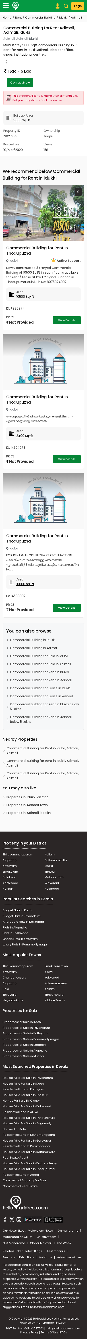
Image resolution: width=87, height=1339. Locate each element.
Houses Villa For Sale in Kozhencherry (30, 1163)
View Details (66, 320)
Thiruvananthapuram (18, 854)
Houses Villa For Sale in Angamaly (27, 1123)
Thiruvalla (10, 995)
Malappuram (54, 877)
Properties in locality (28, 813)
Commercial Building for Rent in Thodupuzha (37, 250)
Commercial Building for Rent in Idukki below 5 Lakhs (44, 706)
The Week (64, 1243)
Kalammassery (56, 983)
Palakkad (9, 877)
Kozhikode (10, 883)
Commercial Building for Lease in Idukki (40, 688)
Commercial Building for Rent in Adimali (41, 680)
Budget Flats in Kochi (17, 910)
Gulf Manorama (14, 1243)
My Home (46, 1257)
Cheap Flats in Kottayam (20, 939)
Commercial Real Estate (20, 1186)
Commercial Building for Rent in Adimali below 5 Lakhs (41, 719)
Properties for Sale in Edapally (24, 1045)
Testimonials (56, 1251)
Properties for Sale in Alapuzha (25, 1050)
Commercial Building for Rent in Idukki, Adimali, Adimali (42, 750)
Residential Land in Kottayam (23, 1089)
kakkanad (52, 977)
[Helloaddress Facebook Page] (5, 1220)
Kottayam (10, 866)
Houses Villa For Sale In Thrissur (25, 1095)
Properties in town (27, 805)
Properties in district (27, 797)
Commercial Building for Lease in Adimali (41, 696)
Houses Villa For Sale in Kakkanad (27, 1106)
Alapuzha (10, 860)
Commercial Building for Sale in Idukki (39, 656)
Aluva (49, 972)
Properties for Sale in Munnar (23, 1056)
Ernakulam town (56, 966)
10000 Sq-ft (25, 584)
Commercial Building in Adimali (34, 648)
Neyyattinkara (13, 1000)
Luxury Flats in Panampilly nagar (25, 944)
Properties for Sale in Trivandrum (26, 1028)
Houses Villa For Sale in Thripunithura (29, 1118)
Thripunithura (54, 995)
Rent (18, 17)
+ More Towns (55, 1000)
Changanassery (14, 977)
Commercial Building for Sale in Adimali (40, 664)
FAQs (63, 1332)
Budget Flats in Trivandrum (22, 916)
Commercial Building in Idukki (32, 640)
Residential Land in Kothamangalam (29, 1135)
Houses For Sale (14, 1129)
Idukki (63, 17)
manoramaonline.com (51, 1322)
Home (7, 17)
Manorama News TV (18, 1237)
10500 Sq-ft (25, 296)
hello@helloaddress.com (47, 1307)
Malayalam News (41, 1230)
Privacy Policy (29, 1332)
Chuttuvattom (47, 1237)
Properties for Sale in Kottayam (25, 1033)
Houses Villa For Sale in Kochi (23, 1083)
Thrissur (50, 872)
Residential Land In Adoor (21, 1175)
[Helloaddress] (15, 6)
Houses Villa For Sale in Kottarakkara (29, 1152)
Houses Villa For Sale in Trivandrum (28, 1078)
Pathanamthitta (56, 860)
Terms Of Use (49, 1332)
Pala (6, 989)
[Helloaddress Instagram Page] (18, 1220)
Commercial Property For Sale (24, 1180)
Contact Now (20, 82)
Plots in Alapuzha (15, 927)
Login (78, 6)
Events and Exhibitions (19, 1257)
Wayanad (52, 883)
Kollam (50, 854)
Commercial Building (40, 17)
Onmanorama (68, 1230)
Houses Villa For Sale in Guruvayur (27, 1140)
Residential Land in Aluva (20, 1112)
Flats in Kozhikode (15, 933)
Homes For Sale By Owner (21, 1100)
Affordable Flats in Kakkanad (23, 922)
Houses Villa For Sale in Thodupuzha (29, 1169)
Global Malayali (41, 1243)
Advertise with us (69, 1257)
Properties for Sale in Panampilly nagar (31, 1039)
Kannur (8, 888)
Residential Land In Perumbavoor (26, 1146)
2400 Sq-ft (24, 436)
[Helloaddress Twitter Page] (11, 1220)
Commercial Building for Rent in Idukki (39, 672)
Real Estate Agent (15, 1157)
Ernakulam (10, 872)
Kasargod (52, 888)
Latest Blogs (34, 1251)
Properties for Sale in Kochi (22, 1022)
